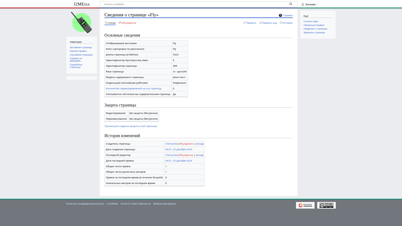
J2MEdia (82, 4)
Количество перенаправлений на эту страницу (133, 88)
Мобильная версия (164, 203)
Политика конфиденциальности (85, 203)
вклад (199, 143)
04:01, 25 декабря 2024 (178, 149)
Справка (288, 15)
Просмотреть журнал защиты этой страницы (130, 126)
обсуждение (186, 143)
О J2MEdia (112, 203)
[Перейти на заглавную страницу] (81, 22)
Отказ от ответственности (136, 203)
